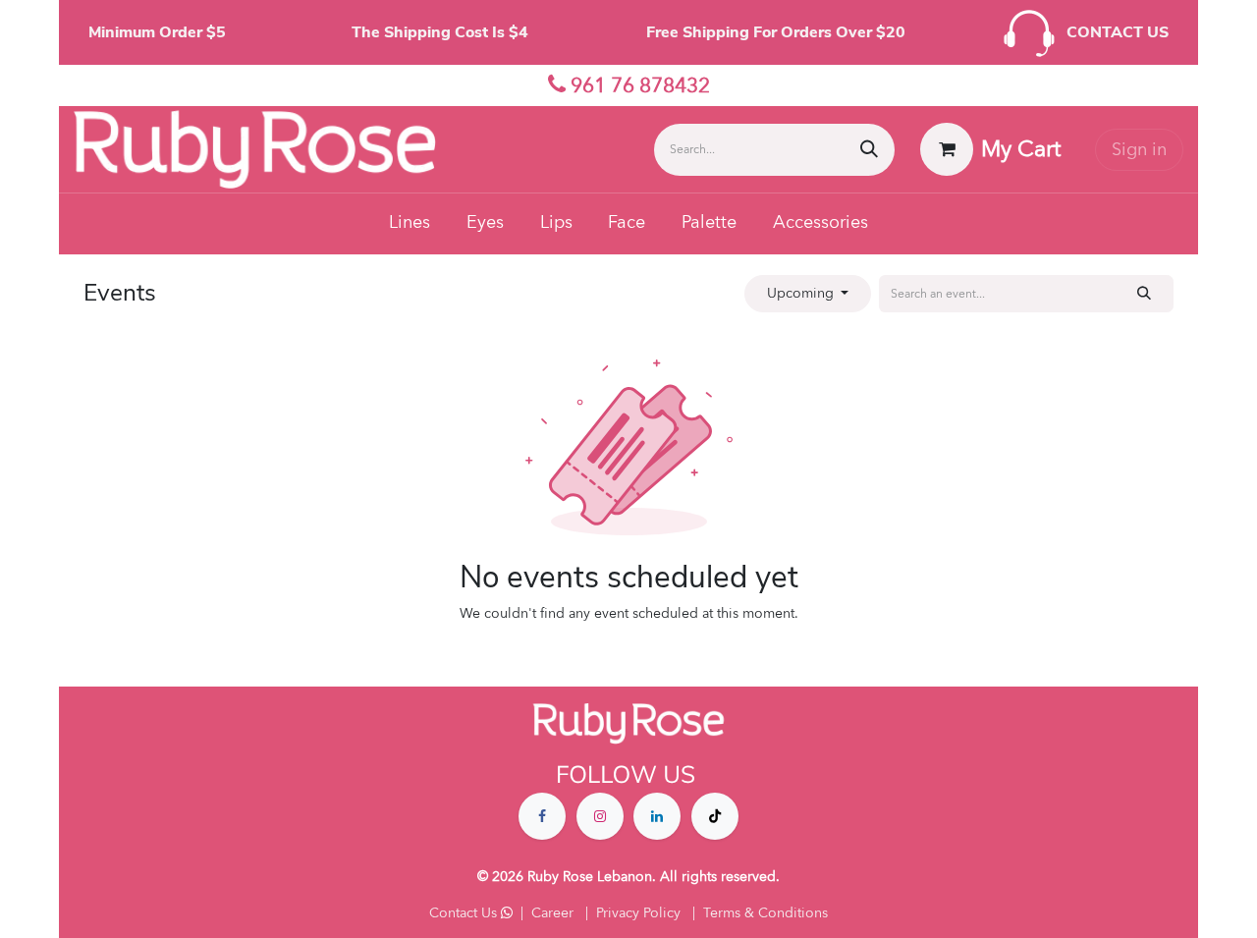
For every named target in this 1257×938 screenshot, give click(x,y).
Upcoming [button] (802, 293)
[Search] (869, 150)
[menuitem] (410, 224)
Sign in (1139, 150)
